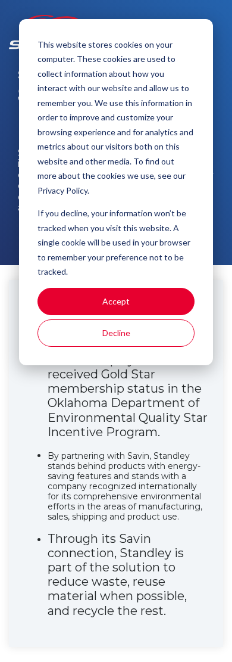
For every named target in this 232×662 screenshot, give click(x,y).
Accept (116, 301)
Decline (116, 333)
